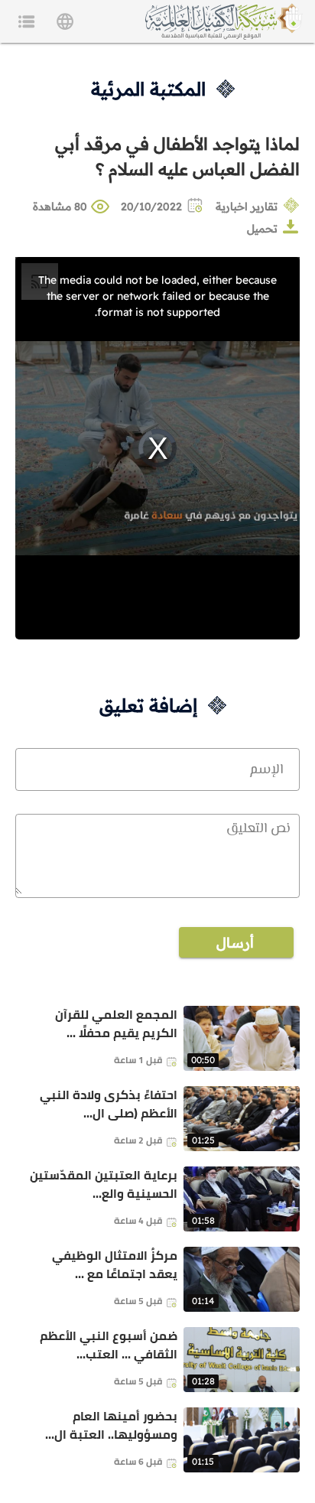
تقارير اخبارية (247, 206)
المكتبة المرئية (148, 88)
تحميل (262, 229)
